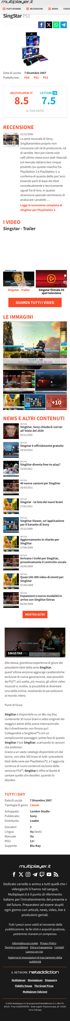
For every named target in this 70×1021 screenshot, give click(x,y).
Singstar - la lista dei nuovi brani (41, 502)
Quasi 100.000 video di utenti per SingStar (42, 579)
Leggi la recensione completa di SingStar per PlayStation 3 (41, 207)
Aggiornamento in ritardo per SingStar (39, 541)
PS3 (45, 77)
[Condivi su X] (49, 25)
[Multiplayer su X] (21, 874)
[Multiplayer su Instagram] (28, 874)
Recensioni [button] (36, 8)
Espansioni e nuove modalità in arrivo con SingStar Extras (41, 598)
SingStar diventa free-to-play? (40, 464)
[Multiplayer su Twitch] (42, 874)
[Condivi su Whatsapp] (56, 25)
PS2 (36, 77)
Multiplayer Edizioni (35, 991)
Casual (34, 805)
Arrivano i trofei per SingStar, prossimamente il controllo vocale (43, 560)
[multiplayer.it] (35, 866)
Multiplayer (19, 980)
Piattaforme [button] (13, 8)
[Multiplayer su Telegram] (35, 874)
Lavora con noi (34, 951)
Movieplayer (35, 980)
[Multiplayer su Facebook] (14, 874)
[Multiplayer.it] (17, 2)
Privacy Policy (48, 943)
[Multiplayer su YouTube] (49, 874)
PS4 (26, 77)
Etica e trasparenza (41, 947)
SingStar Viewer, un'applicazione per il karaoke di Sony (42, 523)
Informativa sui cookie (25, 943)
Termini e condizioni (16, 947)
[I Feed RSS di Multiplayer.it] (56, 874)
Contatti (59, 947)
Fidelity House (23, 986)
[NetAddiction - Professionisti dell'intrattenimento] (44, 972)
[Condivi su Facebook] (41, 25)
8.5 (21, 100)
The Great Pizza (43, 986)
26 (54, 93)
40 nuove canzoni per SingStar (40, 483)
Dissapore (51, 980)
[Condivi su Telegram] (63, 25)
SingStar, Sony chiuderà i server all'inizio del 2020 (41, 429)
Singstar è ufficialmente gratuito (42, 446)
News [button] (55, 8)
